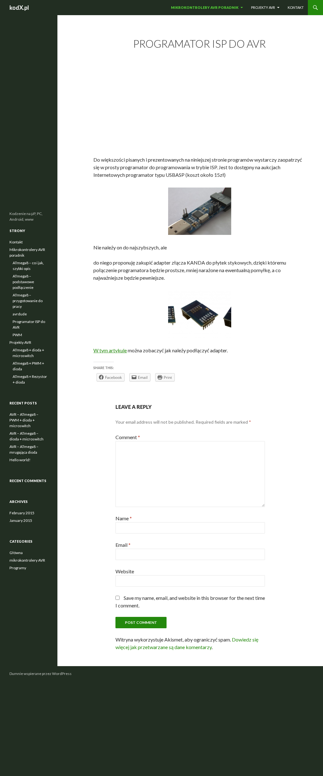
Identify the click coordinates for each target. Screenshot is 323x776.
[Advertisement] (199, 104)
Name (123, 518)
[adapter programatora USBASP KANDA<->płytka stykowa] (199, 314)
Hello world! (20, 459)
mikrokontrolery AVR (27, 560)
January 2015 (20, 520)
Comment (127, 437)
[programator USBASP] (199, 211)
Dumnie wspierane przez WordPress (40, 673)
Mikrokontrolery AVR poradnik (204, 7)
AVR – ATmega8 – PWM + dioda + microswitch (23, 420)
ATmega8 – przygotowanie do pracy (28, 301)
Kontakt (296, 7)
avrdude (20, 314)
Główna (16, 552)
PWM (17, 334)
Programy (17, 567)
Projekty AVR (263, 7)
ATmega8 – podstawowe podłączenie (23, 282)
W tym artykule (110, 350)
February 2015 (21, 512)
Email (123, 545)
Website (124, 571)
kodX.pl (19, 7)
